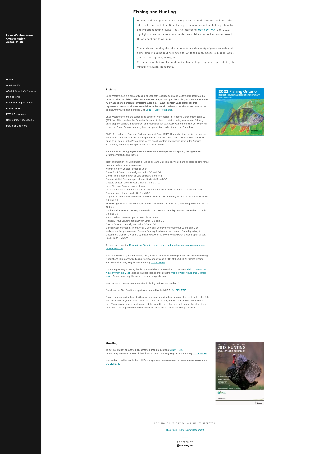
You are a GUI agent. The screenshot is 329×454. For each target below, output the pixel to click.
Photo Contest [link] (14, 108)
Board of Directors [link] (16, 125)
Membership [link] (13, 97)
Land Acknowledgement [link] (191, 430)
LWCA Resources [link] (16, 114)
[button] (23, 120)
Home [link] (9, 79)
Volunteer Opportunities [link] (19, 102)
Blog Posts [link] (171, 430)
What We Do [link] (13, 85)
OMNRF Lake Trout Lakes (158, 110)
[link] (20, 42)
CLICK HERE (158, 262)
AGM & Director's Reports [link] (21, 91)
